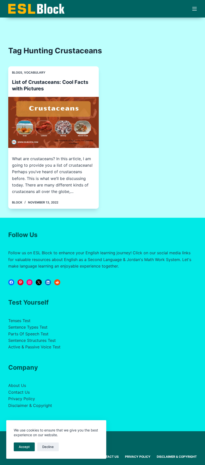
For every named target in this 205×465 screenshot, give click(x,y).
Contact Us (19, 392)
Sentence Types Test (28, 327)
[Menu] (194, 9)
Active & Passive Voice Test (34, 346)
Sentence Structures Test (32, 340)
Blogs (17, 72)
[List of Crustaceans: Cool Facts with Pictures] (53, 122)
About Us (17, 385)
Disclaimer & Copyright (30, 405)
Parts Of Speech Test (28, 333)
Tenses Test (19, 320)
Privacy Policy (21, 398)
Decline (48, 447)
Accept (24, 447)
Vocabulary (34, 72)
